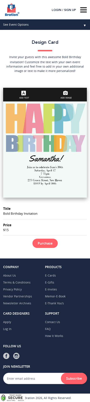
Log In (7, 329)
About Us (9, 275)
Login (56, 10)
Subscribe (74, 378)
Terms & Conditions (17, 282)
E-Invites (51, 289)
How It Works (54, 336)
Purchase (45, 243)
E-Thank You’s (54, 303)
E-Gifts (49, 282)
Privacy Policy (12, 289)
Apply (7, 322)
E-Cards (50, 275)
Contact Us (52, 322)
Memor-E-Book (55, 296)
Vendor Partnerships (17, 296)
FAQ (48, 329)
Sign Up (70, 10)
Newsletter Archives (17, 303)
